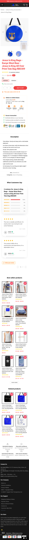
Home (2, 10)
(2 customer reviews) (14, 72)
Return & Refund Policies (7, 503)
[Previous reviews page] (17, 267)
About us (3, 483)
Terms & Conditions (6, 485)
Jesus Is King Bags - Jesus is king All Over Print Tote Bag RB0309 (21, 407)
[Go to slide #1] (10, 54)
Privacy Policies (5, 487)
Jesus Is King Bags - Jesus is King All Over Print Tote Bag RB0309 (7, 407)
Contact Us (4, 506)
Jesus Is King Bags (6, 12)
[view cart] (27, 5)
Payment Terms (5, 501)
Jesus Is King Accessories (13, 10)
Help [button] (26, 538)
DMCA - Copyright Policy (7, 489)
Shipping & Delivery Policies (8, 499)
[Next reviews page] (25, 267)
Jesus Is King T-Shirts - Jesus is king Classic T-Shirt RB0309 (21, 296)
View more (14, 382)
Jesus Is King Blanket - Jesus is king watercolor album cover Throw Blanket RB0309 (21, 321)
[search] (24, 5)
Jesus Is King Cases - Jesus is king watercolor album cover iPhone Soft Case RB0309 (20, 371)
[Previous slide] (3, 32)
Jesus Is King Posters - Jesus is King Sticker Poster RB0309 (21, 345)
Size (3, 78)
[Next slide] (26, 32)
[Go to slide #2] (19, 54)
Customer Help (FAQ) (6, 508)
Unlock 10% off (3, 533)
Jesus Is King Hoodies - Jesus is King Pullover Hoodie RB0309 (7, 320)
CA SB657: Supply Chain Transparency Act (11, 492)
